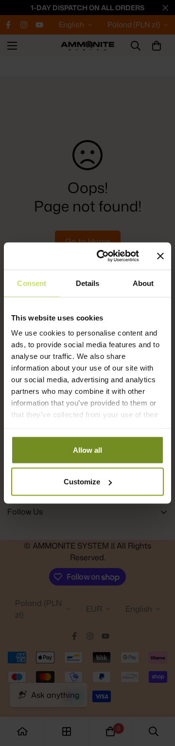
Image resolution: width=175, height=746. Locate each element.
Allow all (87, 449)
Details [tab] (88, 283)
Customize (82, 482)
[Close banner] (160, 255)
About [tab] (143, 283)
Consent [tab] (31, 283)
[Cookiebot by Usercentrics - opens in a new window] (102, 256)
